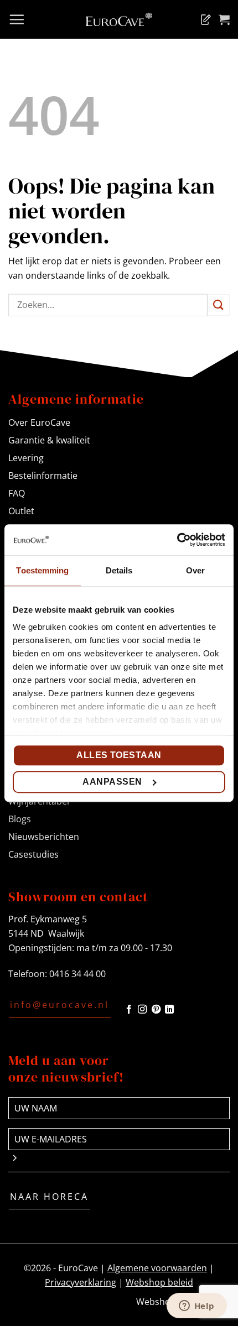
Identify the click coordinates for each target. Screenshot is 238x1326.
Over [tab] (195, 570)
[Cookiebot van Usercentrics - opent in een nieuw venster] (176, 540)
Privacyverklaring (80, 1282)
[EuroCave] (119, 19)
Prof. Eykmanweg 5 (47, 919)
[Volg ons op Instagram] (142, 1010)
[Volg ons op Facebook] (129, 1010)
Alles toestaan (119, 755)
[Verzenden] (219, 305)
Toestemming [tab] (42, 570)
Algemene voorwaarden (157, 1268)
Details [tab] (119, 570)
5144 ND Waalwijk (46, 933)
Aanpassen (112, 781)
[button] (16, 19)
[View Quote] (204, 19)
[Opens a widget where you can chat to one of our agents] (196, 1306)
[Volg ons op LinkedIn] (169, 1010)
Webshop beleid (159, 1282)
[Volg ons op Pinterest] (156, 1010)
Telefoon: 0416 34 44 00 (57, 974)
